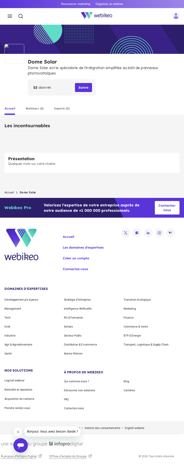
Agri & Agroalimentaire (18, 344)
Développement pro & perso (21, 299)
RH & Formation (73, 317)
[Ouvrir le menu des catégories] (9, 16)
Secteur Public (73, 335)
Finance (129, 317)
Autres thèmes (73, 353)
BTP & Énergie (132, 335)
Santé (8, 353)
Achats (68, 326)
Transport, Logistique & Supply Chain (146, 344)
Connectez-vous (75, 269)
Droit (7, 326)
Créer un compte (76, 258)
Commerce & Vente (136, 326)
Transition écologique (137, 299)
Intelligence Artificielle (78, 308)
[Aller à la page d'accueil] (99, 16)
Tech (7, 317)
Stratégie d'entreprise (77, 299)
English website (134, 428)
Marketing (130, 308)
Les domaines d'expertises (83, 247)
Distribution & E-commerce (80, 344)
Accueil (9, 192)
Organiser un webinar (109, 4)
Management (12, 308)
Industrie (9, 335)
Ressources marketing (75, 4)
